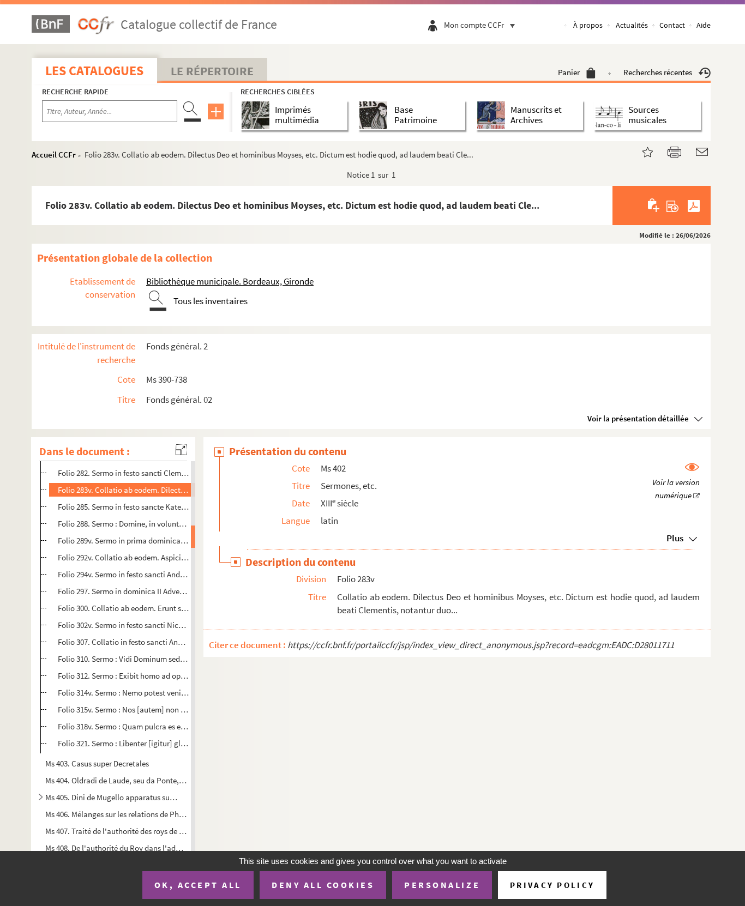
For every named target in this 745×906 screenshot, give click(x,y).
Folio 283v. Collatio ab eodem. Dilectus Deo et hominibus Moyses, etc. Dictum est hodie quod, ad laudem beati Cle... (123, 490)
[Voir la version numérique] (676, 481)
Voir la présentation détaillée (638, 418)
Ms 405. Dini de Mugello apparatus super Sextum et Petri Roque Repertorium (112, 797)
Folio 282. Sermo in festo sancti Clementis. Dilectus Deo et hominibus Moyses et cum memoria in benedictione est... (123, 473)
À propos (588, 25)
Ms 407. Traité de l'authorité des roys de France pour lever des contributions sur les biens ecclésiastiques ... (116, 831)
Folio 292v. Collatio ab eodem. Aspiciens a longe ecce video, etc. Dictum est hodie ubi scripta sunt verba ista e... (123, 557)
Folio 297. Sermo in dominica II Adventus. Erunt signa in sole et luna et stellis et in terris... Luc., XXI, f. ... (123, 591)
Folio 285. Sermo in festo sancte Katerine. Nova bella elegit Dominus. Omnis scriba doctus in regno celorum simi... (123, 507)
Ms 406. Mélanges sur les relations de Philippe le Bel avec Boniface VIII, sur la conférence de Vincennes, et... (116, 814)
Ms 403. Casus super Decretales (97, 763)
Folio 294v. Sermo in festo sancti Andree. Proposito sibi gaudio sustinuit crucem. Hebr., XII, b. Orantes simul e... (123, 574)
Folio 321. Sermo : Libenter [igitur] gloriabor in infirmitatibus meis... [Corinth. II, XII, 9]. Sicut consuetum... (123, 743)
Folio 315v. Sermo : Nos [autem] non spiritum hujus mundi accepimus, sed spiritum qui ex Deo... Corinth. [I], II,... (123, 709)
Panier (569, 72)
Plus (674, 538)
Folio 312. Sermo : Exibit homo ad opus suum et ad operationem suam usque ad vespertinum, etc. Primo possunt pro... (123, 676)
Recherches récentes (657, 72)
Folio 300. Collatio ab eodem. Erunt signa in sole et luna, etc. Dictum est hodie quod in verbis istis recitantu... (123, 608)
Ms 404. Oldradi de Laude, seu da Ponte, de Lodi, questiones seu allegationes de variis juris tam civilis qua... (116, 780)
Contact (672, 25)
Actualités (632, 25)
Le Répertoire (212, 70)
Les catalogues (94, 70)
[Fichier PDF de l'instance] (693, 205)
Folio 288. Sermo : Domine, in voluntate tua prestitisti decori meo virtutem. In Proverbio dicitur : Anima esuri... (123, 523)
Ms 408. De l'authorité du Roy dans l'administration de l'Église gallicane (116, 848)
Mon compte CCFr (474, 25)
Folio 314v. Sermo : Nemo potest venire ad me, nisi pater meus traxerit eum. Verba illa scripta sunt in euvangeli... (123, 692)
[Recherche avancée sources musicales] (611, 115)
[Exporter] (672, 205)
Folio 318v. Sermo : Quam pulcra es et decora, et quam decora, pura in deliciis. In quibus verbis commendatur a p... (123, 726)
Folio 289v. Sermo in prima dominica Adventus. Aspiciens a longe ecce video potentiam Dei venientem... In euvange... (123, 540)
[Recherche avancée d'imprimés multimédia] (258, 115)
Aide (703, 25)
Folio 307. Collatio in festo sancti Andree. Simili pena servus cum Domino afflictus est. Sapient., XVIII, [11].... (123, 642)
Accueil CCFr (54, 154)
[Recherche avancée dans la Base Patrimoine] (375, 115)
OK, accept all (198, 884)
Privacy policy (552, 885)
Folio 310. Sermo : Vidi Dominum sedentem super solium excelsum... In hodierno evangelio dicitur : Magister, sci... (123, 659)
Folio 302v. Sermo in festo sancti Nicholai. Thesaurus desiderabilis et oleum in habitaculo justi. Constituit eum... (123, 625)
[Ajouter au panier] (654, 205)
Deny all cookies (323, 884)
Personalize (442, 884)
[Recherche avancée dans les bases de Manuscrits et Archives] (493, 115)
